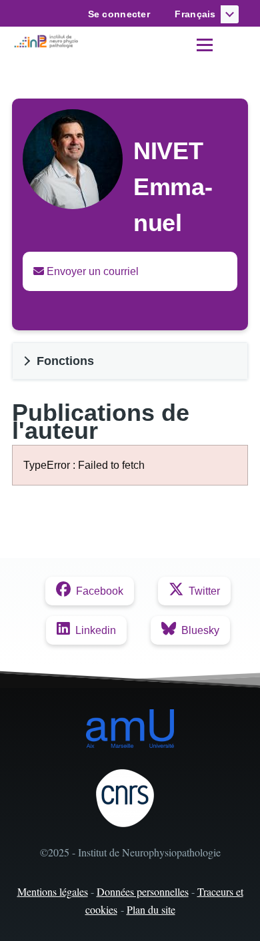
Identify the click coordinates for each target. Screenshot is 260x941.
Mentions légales (52, 891)
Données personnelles (143, 891)
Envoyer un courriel (91, 271)
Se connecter (119, 14)
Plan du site (151, 909)
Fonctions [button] (65, 361)
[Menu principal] (205, 45)
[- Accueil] (47, 41)
